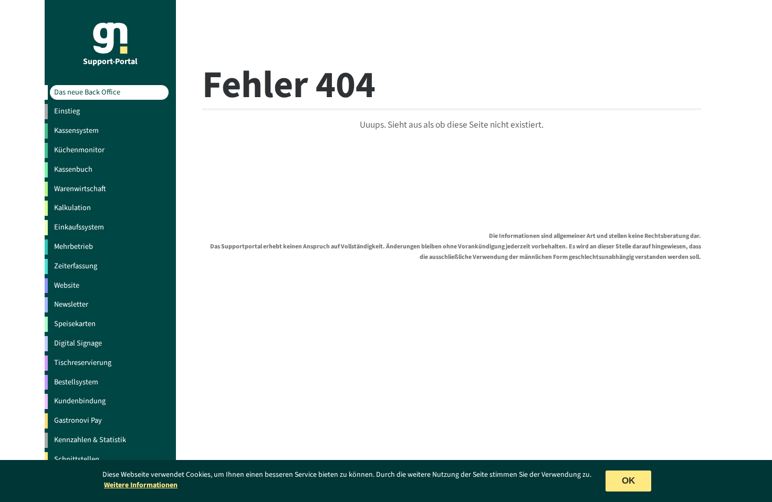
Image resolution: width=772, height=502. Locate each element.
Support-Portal (110, 61)
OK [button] (628, 481)
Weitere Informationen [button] (141, 485)
